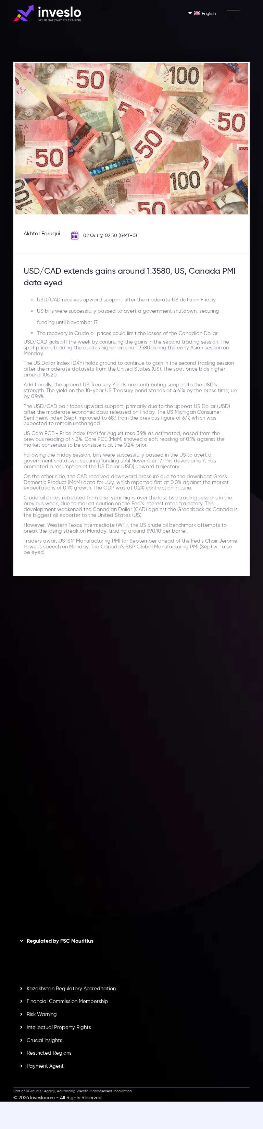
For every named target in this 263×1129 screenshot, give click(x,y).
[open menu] (236, 13)
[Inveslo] (47, 13)
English (209, 13)
